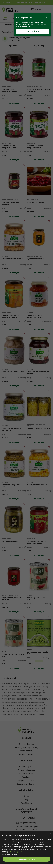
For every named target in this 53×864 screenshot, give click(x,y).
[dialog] (26, 847)
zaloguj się (35, 22)
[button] (26, 854)
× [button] (50, 834)
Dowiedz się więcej (16, 852)
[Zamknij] (46, 17)
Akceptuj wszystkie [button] (26, 859)
